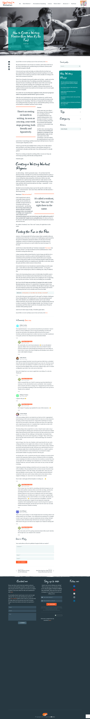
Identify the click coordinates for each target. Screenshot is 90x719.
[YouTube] (74, 590)
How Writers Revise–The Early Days (69, 87)
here (12, 592)
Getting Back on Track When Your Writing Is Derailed (34, 292)
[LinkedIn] (74, 601)
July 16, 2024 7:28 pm (23, 512)
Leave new (28, 320)
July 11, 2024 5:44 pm (25, 486)
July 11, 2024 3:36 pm (23, 359)
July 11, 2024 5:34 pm (25, 405)
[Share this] (10, 64)
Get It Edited (14, 598)
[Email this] (10, 62)
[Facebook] (74, 586)
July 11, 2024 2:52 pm (23, 326)
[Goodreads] (74, 593)
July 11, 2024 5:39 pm (25, 380)
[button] (30, 3)
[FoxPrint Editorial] (9, 4)
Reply (19, 354)
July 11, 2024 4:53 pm (23, 396)
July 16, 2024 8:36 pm (25, 528)
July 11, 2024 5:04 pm (23, 415)
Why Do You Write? (26, 194)
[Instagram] (74, 597)
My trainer (48, 248)
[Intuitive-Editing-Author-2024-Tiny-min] (83, 4)
